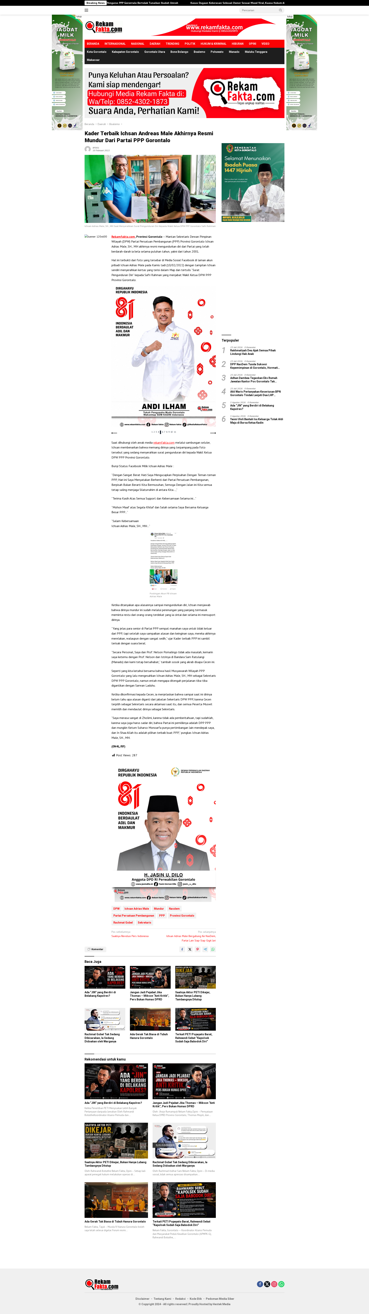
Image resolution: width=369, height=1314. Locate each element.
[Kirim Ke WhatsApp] (213, 949)
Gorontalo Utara (154, 51)
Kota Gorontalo (96, 51)
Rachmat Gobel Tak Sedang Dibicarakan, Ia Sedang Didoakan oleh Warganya (102, 1038)
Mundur (159, 908)
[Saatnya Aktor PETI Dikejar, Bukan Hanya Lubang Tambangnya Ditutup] (195, 977)
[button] (280, 10)
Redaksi (180, 1298)
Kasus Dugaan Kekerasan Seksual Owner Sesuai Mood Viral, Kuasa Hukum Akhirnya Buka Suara (179, 3)
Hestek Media (221, 1304)
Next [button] (213, 433)
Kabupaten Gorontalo (125, 51)
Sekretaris (144, 922)
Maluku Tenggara (256, 51)
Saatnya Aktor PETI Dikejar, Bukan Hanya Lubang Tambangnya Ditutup (192, 996)
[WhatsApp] (281, 1284)
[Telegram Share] (205, 949)
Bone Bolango (179, 51)
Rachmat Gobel (123, 922)
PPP (162, 915)
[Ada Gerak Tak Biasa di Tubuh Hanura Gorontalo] (150, 1019)
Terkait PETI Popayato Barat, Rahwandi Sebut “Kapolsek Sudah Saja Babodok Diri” (193, 1038)
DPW (116, 908)
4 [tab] (158, 432)
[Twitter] (267, 1284)
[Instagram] (274, 1284)
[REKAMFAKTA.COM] (104, 27)
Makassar (93, 59)
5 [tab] (160, 432)
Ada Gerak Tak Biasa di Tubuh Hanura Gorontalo (149, 1036)
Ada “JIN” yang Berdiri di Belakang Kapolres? (100, 994)
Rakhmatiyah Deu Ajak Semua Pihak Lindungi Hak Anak (253, 352)
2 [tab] (154, 432)
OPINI (252, 43)
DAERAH (155, 43)
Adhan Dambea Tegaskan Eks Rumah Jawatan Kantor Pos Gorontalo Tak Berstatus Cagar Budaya (253, 379)
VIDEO (265, 43)
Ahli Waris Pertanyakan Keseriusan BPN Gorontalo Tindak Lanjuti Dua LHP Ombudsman (255, 393)
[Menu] (87, 10)
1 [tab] (152, 432)
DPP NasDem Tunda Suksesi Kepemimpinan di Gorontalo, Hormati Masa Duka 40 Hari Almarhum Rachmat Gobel (255, 366)
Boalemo (199, 51)
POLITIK (190, 43)
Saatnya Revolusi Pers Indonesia (130, 934)
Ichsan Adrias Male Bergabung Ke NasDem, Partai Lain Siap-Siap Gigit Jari (191, 936)
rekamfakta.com (164, 442)
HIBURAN (238, 43)
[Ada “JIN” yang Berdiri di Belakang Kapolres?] (105, 977)
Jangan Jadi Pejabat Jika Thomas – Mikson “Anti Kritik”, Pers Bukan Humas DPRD (149, 996)
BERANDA (93, 43)
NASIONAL (137, 43)
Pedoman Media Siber (220, 1298)
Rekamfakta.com (123, 236)
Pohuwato (217, 51)
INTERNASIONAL (115, 43)
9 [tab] (169, 432)
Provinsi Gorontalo (182, 915)
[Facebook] (260, 1284)
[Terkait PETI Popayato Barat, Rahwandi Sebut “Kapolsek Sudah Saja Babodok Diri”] (195, 1019)
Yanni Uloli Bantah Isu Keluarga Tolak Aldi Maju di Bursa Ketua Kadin (256, 420)
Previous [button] (114, 433)
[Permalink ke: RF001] (88, 148)
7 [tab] (164, 432)
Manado (234, 51)
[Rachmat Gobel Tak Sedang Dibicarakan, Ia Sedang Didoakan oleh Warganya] (105, 1019)
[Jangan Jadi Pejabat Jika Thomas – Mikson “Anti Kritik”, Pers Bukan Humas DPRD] (150, 977)
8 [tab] (166, 432)
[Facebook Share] (182, 949)
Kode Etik (196, 1298)
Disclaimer (142, 1298)
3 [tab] (156, 432)
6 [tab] (162, 432)
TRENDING (172, 43)
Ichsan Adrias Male (137, 908)
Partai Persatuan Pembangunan (133, 915)
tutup (79, 16)
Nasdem (174, 908)
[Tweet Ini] (190, 949)
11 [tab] (175, 432)
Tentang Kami (162, 1298)
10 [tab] (171, 432)
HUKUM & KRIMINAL (213, 43)
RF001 (96, 147)
